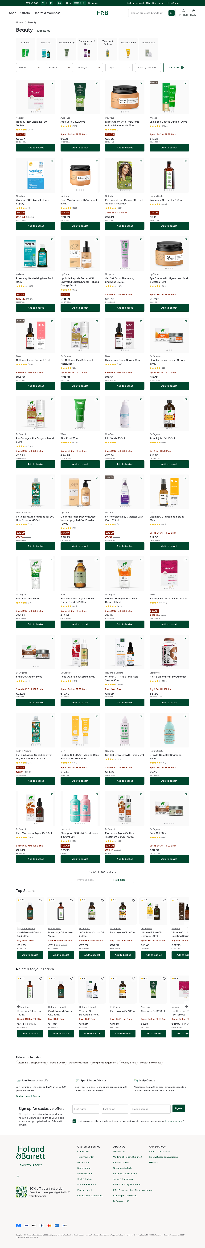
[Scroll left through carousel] (18, 928)
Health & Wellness (46, 13)
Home (19, 22)
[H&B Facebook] (18, 1176)
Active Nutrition (78, 1062)
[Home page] (102, 13)
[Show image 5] (40, 111)
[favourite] (41, 900)
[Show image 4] (38, 111)
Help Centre (173, 3)
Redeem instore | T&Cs (138, 3)
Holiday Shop (128, 1062)
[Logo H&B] (102, 14)
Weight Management (104, 1062)
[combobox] (148, 13)
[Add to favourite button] (52, 83)
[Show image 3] (35, 111)
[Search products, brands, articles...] (172, 13)
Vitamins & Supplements (31, 1062)
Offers (25, 13)
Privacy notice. (174, 1121)
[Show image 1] (31, 111)
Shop (12, 13)
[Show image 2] (33, 111)
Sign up (178, 1108)
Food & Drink (57, 1062)
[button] (29, 67)
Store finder (158, 3)
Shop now (93, 3)
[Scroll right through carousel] (186, 928)
